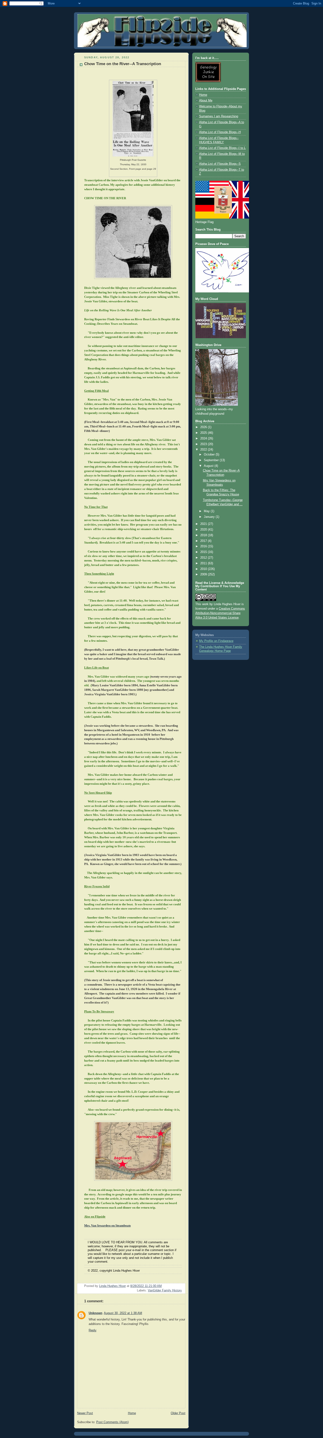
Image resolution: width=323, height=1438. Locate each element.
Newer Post (85, 1413)
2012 (204, 557)
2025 (204, 432)
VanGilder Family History (165, 1290)
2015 (204, 552)
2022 (204, 449)
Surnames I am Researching (218, 116)
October (210, 454)
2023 (204, 444)
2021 (204, 524)
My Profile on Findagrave (216, 641)
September (212, 460)
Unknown (95, 1313)
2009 (204, 574)
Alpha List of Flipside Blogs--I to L (222, 148)
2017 (204, 541)
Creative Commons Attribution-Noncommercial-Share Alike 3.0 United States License (220, 613)
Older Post (178, 1413)
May (207, 511)
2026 (204, 427)
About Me (205, 100)
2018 (204, 535)
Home (132, 1413)
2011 (204, 563)
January (210, 517)
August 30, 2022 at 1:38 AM (123, 1313)
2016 (204, 546)
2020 (204, 529)
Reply (92, 1330)
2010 (204, 569)
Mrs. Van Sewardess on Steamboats (107, 1225)
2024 (204, 438)
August (209, 466)
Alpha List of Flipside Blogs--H (220, 132)
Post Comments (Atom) (112, 1422)
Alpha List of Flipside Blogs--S (220, 163)
